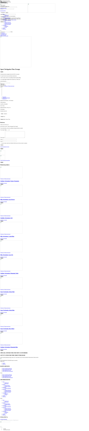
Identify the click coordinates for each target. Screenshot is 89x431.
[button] (44, 398)
